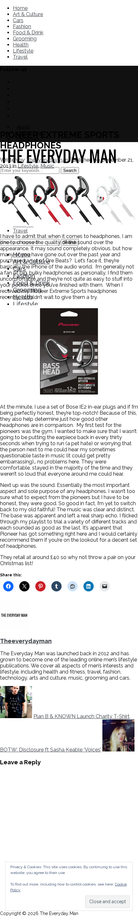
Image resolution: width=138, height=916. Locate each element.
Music (47, 166)
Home (20, 8)
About (23, 127)
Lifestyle (23, 51)
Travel (20, 57)
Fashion (22, 26)
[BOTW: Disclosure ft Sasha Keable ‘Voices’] (118, 750)
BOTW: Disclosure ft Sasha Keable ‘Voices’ (50, 750)
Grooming (25, 39)
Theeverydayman (47, 160)
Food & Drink (28, 33)
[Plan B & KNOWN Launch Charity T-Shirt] (16, 716)
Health (21, 45)
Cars (18, 20)
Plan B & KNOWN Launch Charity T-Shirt (81, 716)
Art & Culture (28, 14)
